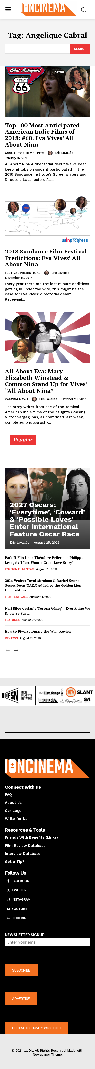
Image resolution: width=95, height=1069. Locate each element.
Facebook (20, 881)
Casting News (16, 399)
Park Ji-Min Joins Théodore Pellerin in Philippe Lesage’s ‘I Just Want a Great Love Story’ (44, 560)
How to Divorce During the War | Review (38, 631)
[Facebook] (8, 881)
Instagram (21, 899)
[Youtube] (8, 909)
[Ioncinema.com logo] (48, 9)
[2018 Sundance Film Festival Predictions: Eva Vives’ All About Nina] (47, 217)
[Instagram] (8, 899)
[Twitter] (8, 890)
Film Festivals (16, 597)
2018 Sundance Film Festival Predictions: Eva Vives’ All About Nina (46, 257)
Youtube (19, 909)
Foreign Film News (19, 569)
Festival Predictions (22, 273)
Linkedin (19, 918)
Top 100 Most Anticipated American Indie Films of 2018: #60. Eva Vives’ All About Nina (42, 134)
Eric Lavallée (64, 153)
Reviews (11, 638)
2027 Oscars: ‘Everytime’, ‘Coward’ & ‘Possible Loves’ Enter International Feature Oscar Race (47, 519)
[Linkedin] (8, 918)
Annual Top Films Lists (24, 153)
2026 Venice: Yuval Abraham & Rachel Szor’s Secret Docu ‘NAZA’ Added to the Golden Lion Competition (43, 585)
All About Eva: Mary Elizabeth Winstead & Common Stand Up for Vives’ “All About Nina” (46, 380)
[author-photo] (51, 153)
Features (12, 620)
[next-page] (16, 651)
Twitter (19, 890)
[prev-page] (8, 651)
